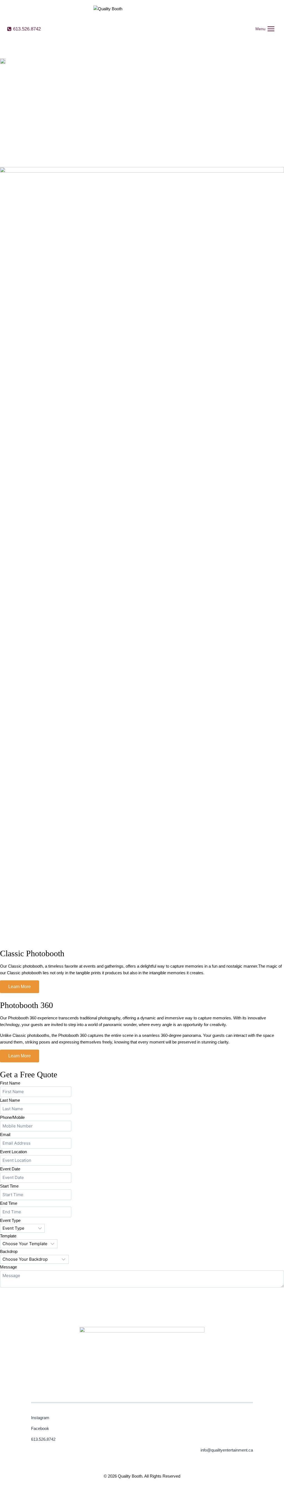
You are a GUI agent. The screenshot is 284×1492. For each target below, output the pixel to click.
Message (8, 1267)
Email (5, 1134)
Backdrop (8, 1251)
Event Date (10, 1169)
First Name (10, 1083)
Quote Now (17, 1295)
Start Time (9, 1186)
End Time (8, 1203)
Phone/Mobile (12, 1117)
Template (8, 1236)
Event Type (10, 1220)
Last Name (10, 1100)
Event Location (13, 1151)
